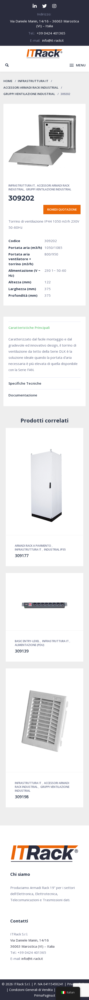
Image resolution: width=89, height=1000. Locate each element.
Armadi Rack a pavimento (33, 546)
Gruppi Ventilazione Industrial (29, 94)
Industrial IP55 (55, 549)
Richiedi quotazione (62, 209)
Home (7, 81)
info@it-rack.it (53, 40)
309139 (22, 651)
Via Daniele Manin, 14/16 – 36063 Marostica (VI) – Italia (44, 23)
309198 (22, 796)
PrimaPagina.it (44, 995)
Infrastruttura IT (33, 81)
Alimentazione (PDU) (29, 645)
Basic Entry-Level (27, 641)
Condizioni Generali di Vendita (31, 990)
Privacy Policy (77, 984)
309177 (22, 555)
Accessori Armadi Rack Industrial (30, 87)
